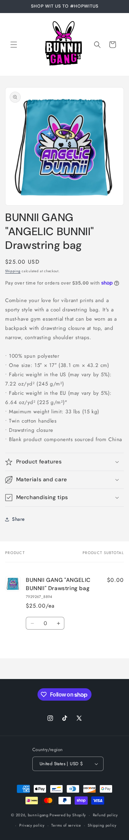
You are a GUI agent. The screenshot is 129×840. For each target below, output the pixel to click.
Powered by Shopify (68, 815)
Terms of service (66, 825)
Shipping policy (102, 825)
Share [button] (18, 519)
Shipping (13, 271)
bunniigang (38, 815)
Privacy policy (32, 825)
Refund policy (105, 815)
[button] (13, 44)
